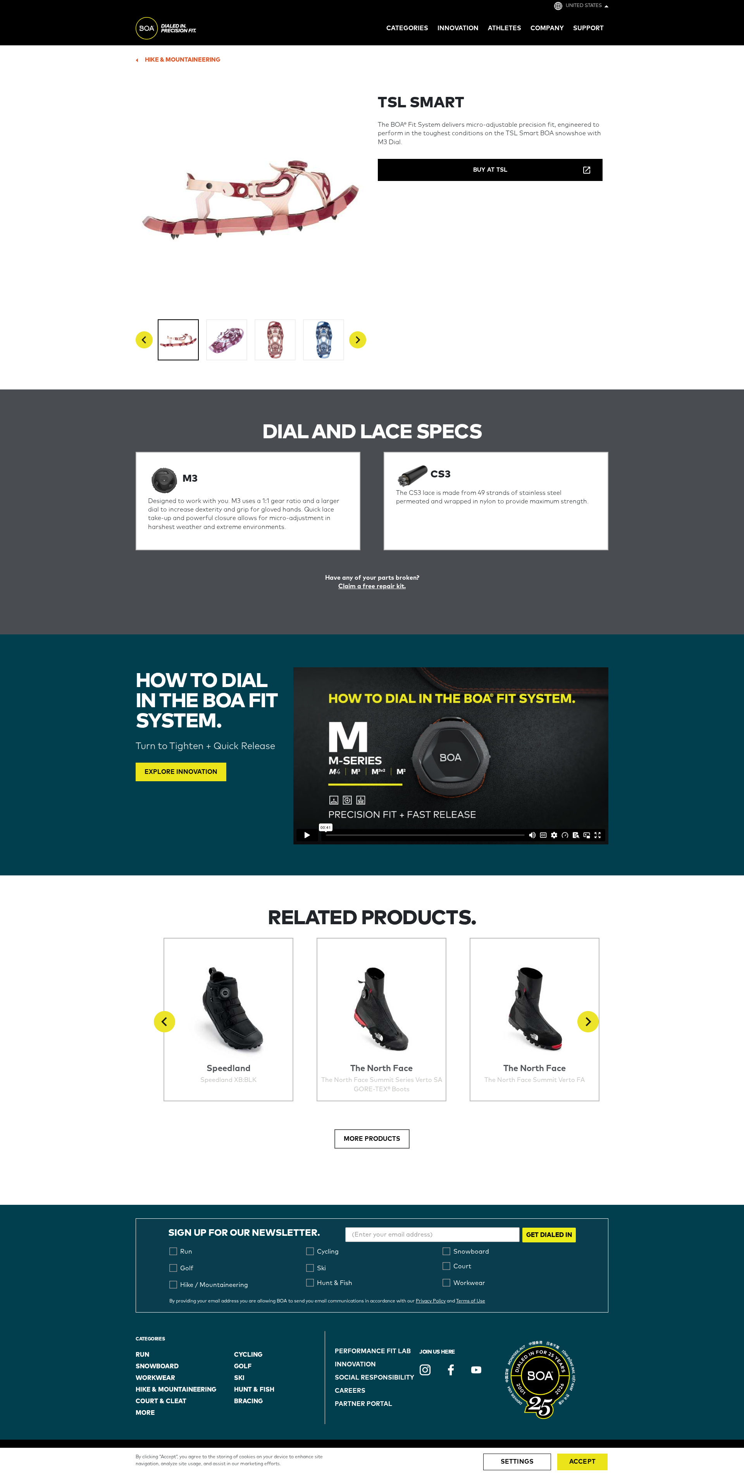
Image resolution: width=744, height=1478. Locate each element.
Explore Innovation (181, 772)
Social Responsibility (374, 1378)
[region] (372, 1463)
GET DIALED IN (549, 1235)
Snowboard (157, 1366)
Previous (144, 339)
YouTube (476, 1370)
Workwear (155, 1378)
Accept (582, 1462)
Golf (242, 1366)
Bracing (248, 1401)
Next (357, 339)
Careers (350, 1391)
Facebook (450, 1370)
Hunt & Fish (254, 1390)
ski (239, 1378)
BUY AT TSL (490, 170)
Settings (517, 1462)
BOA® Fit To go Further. (183, 29)
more (145, 1413)
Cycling (248, 1355)
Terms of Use (470, 1301)
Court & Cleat (161, 1401)
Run (142, 1355)
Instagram (425, 1370)
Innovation (355, 1364)
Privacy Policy (431, 1301)
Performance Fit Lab (373, 1351)
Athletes (504, 28)
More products (372, 1139)
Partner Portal (363, 1404)
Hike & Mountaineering (182, 60)
